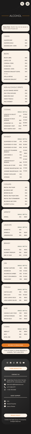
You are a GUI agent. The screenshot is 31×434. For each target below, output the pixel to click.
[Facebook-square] (10, 362)
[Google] (20, 362)
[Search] (22, 4)
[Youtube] (23, 362)
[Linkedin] (17, 362)
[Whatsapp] (13, 362)
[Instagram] (7, 362)
